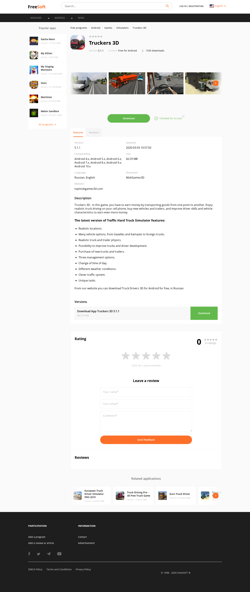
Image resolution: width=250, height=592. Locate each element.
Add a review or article (41, 543)
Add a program (36, 536)
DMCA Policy (35, 569)
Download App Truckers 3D (98, 311)
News (81, 17)
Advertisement (86, 543)
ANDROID (60, 17)
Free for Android (127, 50)
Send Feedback (146, 439)
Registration (196, 6)
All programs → (47, 124)
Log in (182, 6)
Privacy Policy (83, 569)
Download (129, 118)
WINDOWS (36, 17)
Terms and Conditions (59, 569)
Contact (82, 536)
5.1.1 (96, 50)
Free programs (78, 27)
